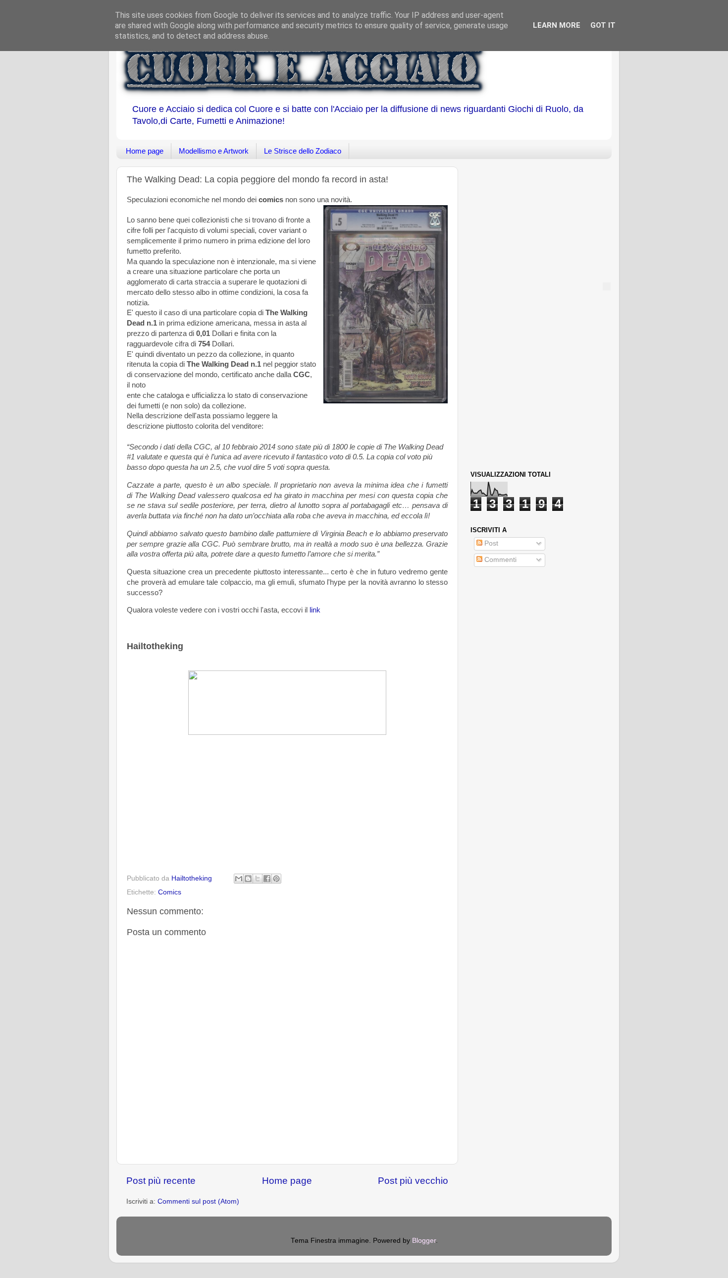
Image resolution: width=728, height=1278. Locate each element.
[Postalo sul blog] (248, 879)
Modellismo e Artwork (214, 151)
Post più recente (161, 1180)
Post (490, 543)
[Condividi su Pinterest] (276, 879)
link (315, 610)
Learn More (556, 25)
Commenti (499, 559)
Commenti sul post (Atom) (198, 1201)
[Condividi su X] (257, 879)
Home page (144, 151)
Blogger (424, 1240)
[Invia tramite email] (239, 879)
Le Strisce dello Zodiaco (302, 151)
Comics (169, 892)
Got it (603, 25)
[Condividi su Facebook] (267, 879)
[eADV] (607, 286)
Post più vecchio (413, 1180)
